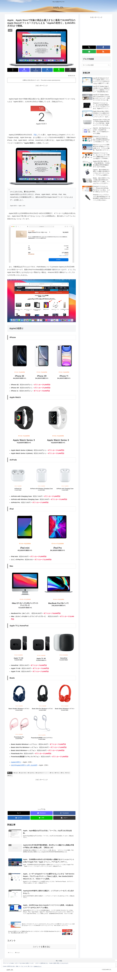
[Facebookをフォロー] (103, 47)
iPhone (58, 772)
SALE (68, 772)
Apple (10, 772)
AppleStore (31, 772)
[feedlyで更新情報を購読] (89, 51)
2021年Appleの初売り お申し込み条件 (24, 765)
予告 (35, 135)
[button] (70, 70)
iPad (52, 772)
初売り (10, 775)
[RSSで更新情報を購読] (103, 51)
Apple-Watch (23, 772)
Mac (63, 772)
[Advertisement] (41, 91)
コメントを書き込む (41, 947)
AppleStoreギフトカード (43, 772)
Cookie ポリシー (37, 966)
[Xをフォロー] (89, 47)
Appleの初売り (16, 762)
